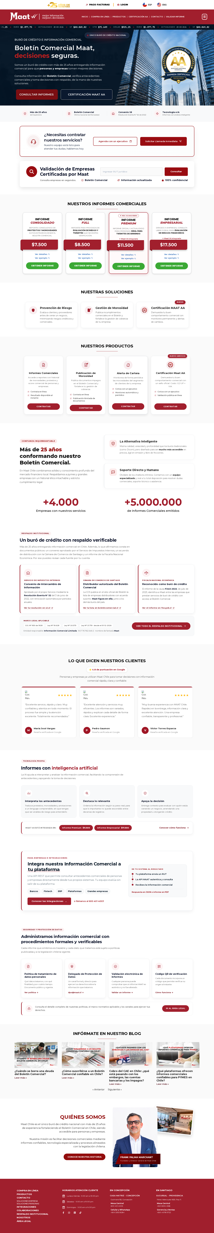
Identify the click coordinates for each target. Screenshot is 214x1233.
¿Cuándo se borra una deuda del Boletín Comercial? (34, 1072)
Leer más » (21, 1077)
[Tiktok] (80, 1213)
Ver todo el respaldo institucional (159, 626)
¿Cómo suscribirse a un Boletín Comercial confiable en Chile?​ (83, 1072)
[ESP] (145, 5)
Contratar (44, 406)
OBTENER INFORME (42, 265)
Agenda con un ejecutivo (113, 141)
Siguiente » (115, 1089)
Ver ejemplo (41, 258)
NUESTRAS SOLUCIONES (107, 291)
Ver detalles (41, 254)
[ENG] (159, 5)
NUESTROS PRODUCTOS (107, 345)
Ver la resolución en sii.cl (38, 608)
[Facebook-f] (63, 1213)
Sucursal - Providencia (169, 1195)
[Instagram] (69, 1213)
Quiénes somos (82, 1117)
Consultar (176, 171)
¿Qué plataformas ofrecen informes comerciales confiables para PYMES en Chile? (174, 1075)
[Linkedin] (75, 1213)
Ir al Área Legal (175, 1008)
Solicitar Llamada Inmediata (161, 141)
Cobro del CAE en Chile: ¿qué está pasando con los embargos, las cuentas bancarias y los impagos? (129, 1075)
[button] (207, 17)
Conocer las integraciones (49, 901)
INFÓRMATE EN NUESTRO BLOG (107, 1033)
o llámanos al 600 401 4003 (89, 901)
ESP (150, 4)
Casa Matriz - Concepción (125, 1195)
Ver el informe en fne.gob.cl (158, 608)
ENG (164, 4)
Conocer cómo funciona (172, 828)
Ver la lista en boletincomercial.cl (100, 608)
